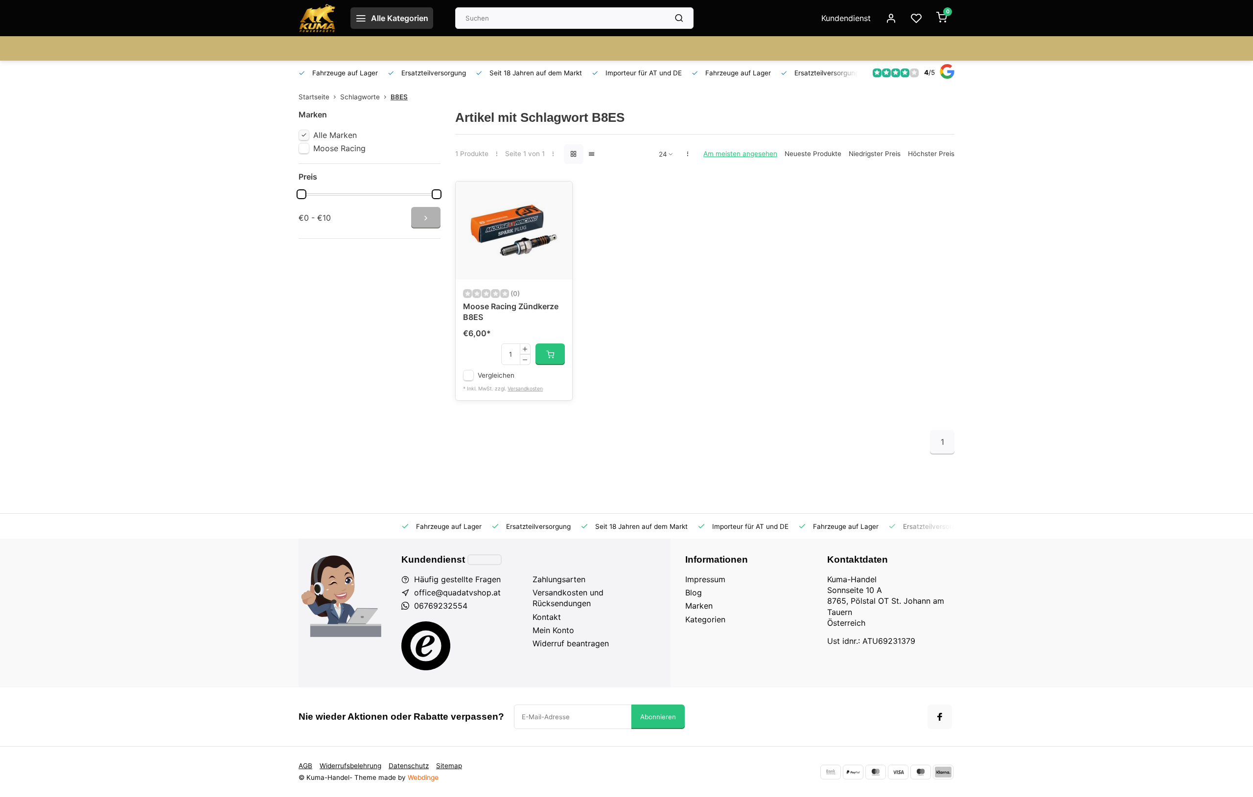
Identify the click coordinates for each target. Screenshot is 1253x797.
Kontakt (547, 617)
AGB (305, 766)
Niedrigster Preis (875, 154)
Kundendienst (846, 18)
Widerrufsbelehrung (350, 766)
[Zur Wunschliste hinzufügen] (557, 196)
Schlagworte (360, 97)
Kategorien (705, 619)
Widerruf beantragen (571, 643)
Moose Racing (339, 148)
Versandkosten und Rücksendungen (568, 598)
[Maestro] (920, 772)
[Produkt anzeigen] (550, 354)
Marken (699, 606)
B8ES (399, 97)
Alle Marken (335, 135)
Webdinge (423, 777)
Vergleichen (496, 375)
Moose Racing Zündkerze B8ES (510, 311)
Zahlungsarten (559, 579)
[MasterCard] (875, 772)
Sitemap (449, 766)
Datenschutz (409, 766)
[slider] (301, 194)
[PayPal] (853, 772)
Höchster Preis (931, 154)
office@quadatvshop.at (457, 592)
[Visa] (898, 772)
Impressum (705, 579)
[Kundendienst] (484, 559)
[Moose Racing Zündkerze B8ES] (514, 230)
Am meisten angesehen (740, 154)
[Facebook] (940, 717)
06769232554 (440, 606)
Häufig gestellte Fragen (457, 579)
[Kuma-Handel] (317, 18)
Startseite (314, 97)
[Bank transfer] (830, 772)
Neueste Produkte (813, 154)
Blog (693, 592)
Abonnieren (658, 717)
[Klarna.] (943, 772)
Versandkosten (525, 389)
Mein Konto (553, 630)
